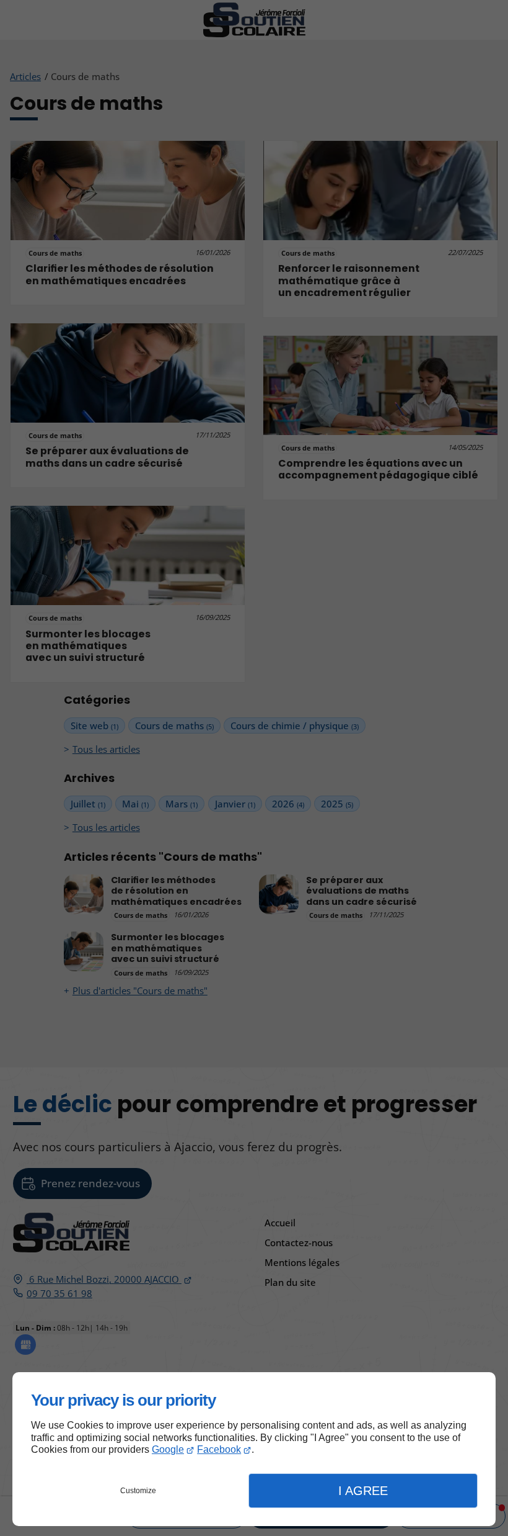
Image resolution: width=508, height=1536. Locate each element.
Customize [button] (138, 1490)
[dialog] (254, 1449)
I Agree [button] (363, 1491)
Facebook (219, 1449)
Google (168, 1449)
